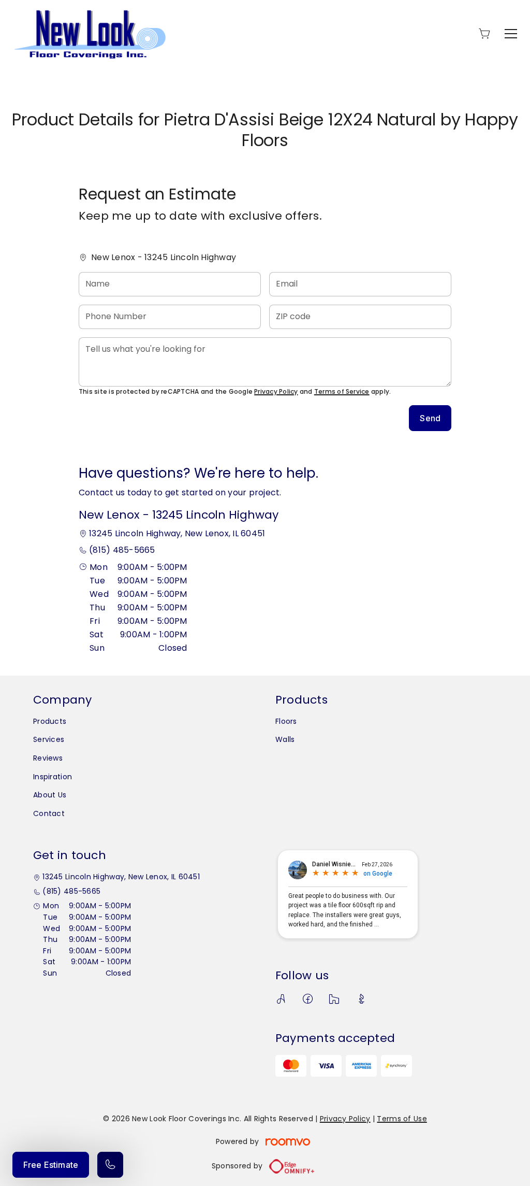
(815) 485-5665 (122, 550)
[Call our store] (110, 1165)
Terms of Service (342, 391)
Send (430, 418)
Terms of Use (401, 1118)
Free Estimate (50, 1165)
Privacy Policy (276, 391)
